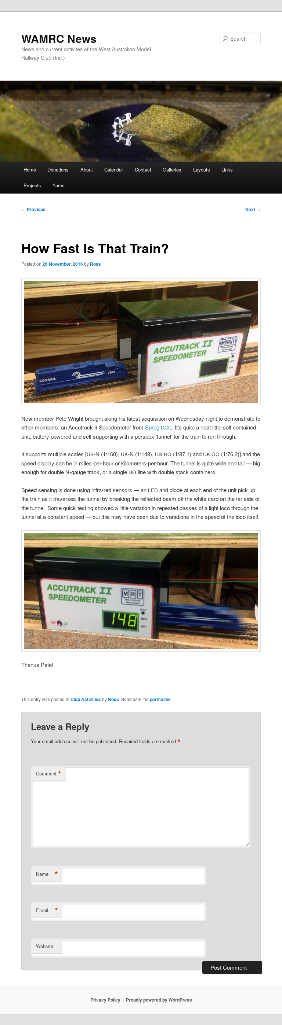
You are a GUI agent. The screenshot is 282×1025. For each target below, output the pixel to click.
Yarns (59, 185)
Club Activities (85, 699)
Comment (48, 773)
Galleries (172, 169)
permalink (160, 699)
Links (227, 169)
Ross (95, 264)
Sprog (158, 427)
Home (30, 169)
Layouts (201, 169)
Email (47, 910)
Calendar (113, 169)
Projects (32, 185)
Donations (58, 169)
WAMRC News (59, 38)
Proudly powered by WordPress (159, 999)
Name (47, 874)
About (86, 169)
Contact (143, 169)
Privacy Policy (105, 999)
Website (44, 946)
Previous (33, 209)
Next (253, 209)
